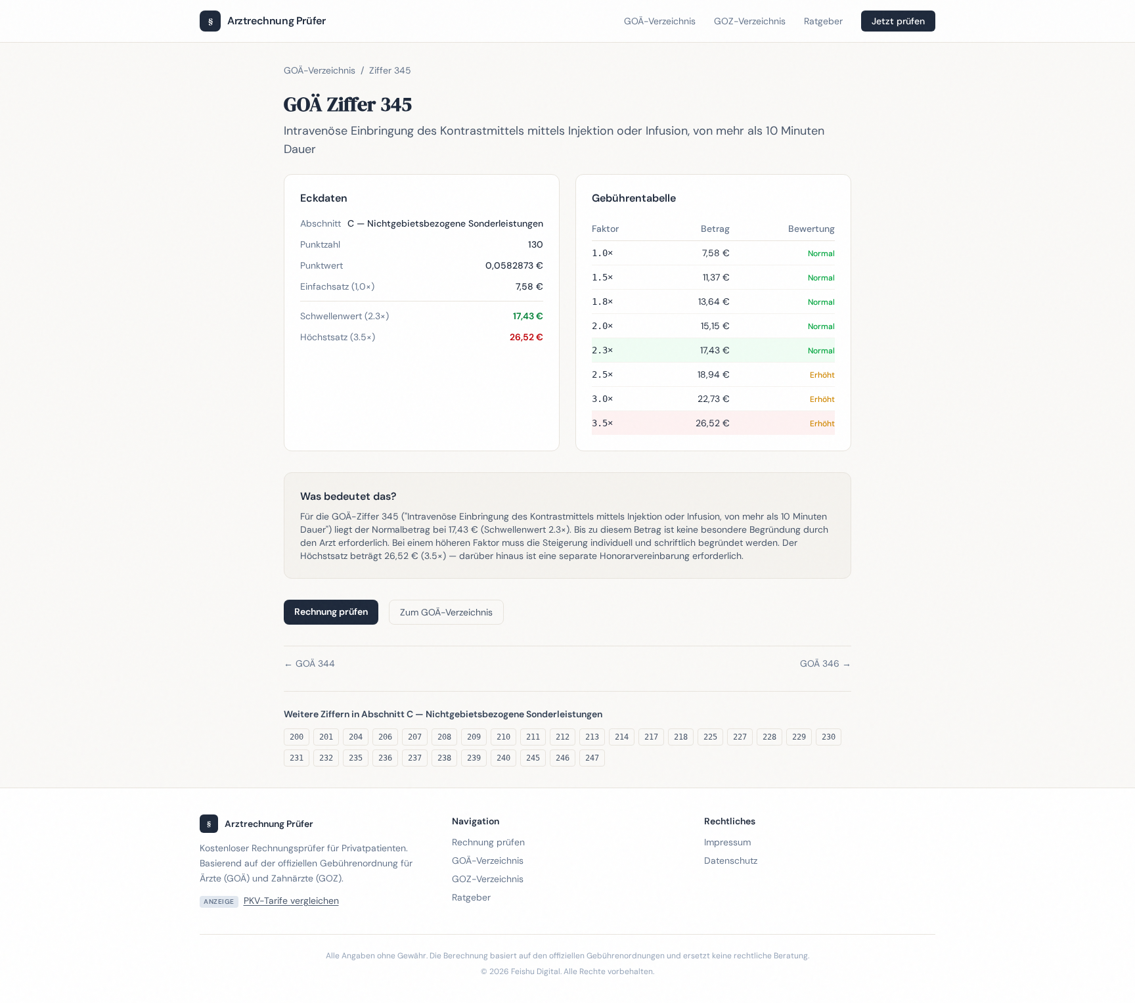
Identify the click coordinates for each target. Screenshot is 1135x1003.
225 (710, 737)
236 (385, 758)
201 (326, 737)
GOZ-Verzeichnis (750, 21)
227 (740, 737)
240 (503, 758)
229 (799, 737)
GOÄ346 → (825, 663)
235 (356, 758)
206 (385, 737)
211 (533, 737)
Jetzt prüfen (898, 21)
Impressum (727, 842)
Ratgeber (823, 21)
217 (651, 737)
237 (415, 758)
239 (474, 758)
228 (769, 737)
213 (592, 737)
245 (533, 758)
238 (444, 758)
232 (326, 758)
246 (562, 758)
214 (622, 737)
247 (592, 758)
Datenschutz (730, 860)
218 (681, 737)
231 (296, 758)
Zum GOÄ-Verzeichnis (446, 612)
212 (562, 737)
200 (296, 737)
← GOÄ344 (309, 663)
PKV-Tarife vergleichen (291, 900)
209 (474, 737)
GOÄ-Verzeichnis (660, 21)
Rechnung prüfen (331, 611)
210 (503, 737)
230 (828, 737)
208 (444, 737)
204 (356, 737)
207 (415, 737)
